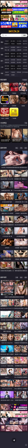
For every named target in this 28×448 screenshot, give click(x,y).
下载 (26, 123)
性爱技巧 (25, 68)
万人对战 (19, 41)
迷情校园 (7, 68)
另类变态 (25, 56)
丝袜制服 (13, 50)
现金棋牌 (19, 43)
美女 (17, 148)
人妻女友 (19, 66)
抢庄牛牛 (25, 43)
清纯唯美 (13, 62)
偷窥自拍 (7, 59)
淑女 (21, 277)
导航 (2, 73)
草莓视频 (19, 72)
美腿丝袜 (7, 62)
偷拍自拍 (13, 53)
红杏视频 (7, 75)
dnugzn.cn (14, 31)
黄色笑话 (19, 68)
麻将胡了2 (6, 43)
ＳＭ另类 (25, 50)
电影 (2, 55)
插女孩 (7, 72)
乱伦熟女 (19, 56)
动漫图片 (25, 59)
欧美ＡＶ (19, 47)
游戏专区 (25, 41)
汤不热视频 (25, 72)
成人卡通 (19, 53)
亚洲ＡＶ (7, 47)
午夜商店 (13, 72)
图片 (2, 61)
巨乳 (21, 148)
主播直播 (19, 50)
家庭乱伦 (13, 66)
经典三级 (13, 56)
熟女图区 (19, 62)
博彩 (2, 42)
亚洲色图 (13, 59)
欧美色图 (19, 59)
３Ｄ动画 (25, 47)
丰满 (17, 277)
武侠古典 (25, 66)
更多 (26, 148)
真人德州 (13, 41)
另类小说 (13, 68)
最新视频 (3, 148)
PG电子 (7, 41)
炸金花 (13, 43)
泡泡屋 (13, 75)
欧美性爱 (25, 53)
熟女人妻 (7, 50)
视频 (2, 48)
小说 (2, 67)
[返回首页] (26, 444)
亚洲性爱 (7, 53)
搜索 (24, 35)
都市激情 (7, 66)
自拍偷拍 (13, 47)
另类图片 (25, 62)
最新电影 (3, 277)
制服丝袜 (7, 56)
